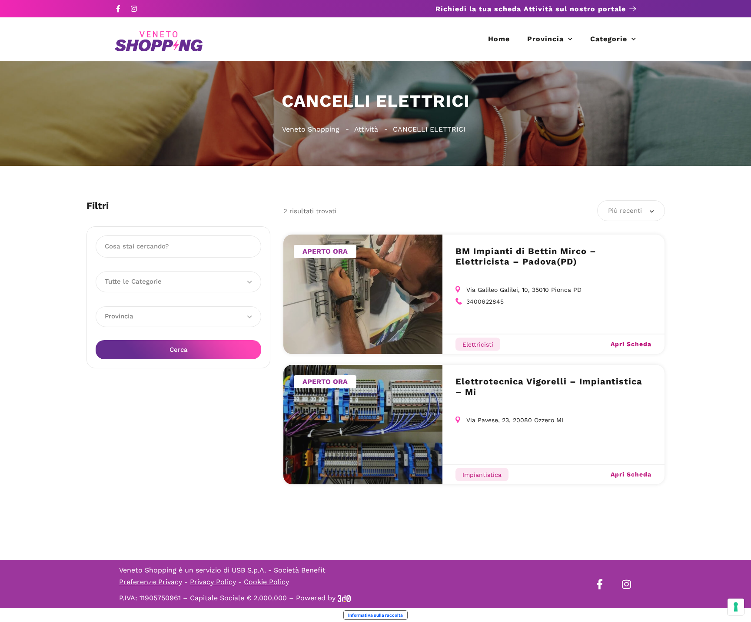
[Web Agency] (344, 598)
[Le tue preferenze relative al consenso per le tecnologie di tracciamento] (736, 607)
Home (499, 39)
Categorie (608, 39)
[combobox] (631, 210)
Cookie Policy (266, 582)
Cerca (178, 350)
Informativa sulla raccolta (375, 615)
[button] (178, 281)
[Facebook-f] (118, 8)
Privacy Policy (213, 582)
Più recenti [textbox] (625, 211)
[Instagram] (133, 8)
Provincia (545, 39)
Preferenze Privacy (150, 582)
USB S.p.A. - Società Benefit (279, 570)
